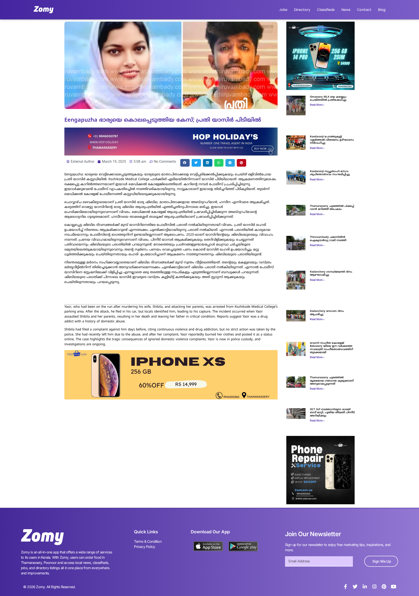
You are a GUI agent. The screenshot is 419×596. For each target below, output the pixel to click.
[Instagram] (374, 586)
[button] (185, 163)
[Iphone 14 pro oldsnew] (320, 88)
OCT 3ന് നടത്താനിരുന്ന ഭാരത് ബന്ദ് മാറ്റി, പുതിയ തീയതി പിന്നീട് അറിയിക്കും (332, 413)
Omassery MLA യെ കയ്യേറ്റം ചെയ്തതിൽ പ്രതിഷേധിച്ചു (328, 98)
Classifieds (326, 9)
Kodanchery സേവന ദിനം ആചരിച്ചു (327, 313)
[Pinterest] (383, 586)
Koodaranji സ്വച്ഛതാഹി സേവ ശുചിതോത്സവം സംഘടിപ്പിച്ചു (330, 173)
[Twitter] (355, 586)
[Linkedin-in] (364, 586)
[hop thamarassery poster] (171, 154)
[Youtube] (393, 586)
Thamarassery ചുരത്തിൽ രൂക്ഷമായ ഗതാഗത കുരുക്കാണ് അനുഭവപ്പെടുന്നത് (332, 381)
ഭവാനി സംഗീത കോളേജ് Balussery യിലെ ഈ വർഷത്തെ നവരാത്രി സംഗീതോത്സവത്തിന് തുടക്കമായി (331, 348)
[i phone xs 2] (171, 398)
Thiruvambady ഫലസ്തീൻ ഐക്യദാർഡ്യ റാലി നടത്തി (328, 239)
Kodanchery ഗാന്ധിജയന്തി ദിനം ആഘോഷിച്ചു (331, 273)
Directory (302, 9)
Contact (364, 9)
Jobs (283, 9)
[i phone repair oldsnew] (320, 503)
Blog (381, 9)
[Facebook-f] (345, 586)
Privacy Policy (144, 546)
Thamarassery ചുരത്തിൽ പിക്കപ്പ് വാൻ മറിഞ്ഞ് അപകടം (332, 208)
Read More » (317, 104)
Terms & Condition (147, 541)
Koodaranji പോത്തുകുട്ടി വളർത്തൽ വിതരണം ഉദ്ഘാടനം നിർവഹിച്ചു (332, 140)
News (345, 9)
